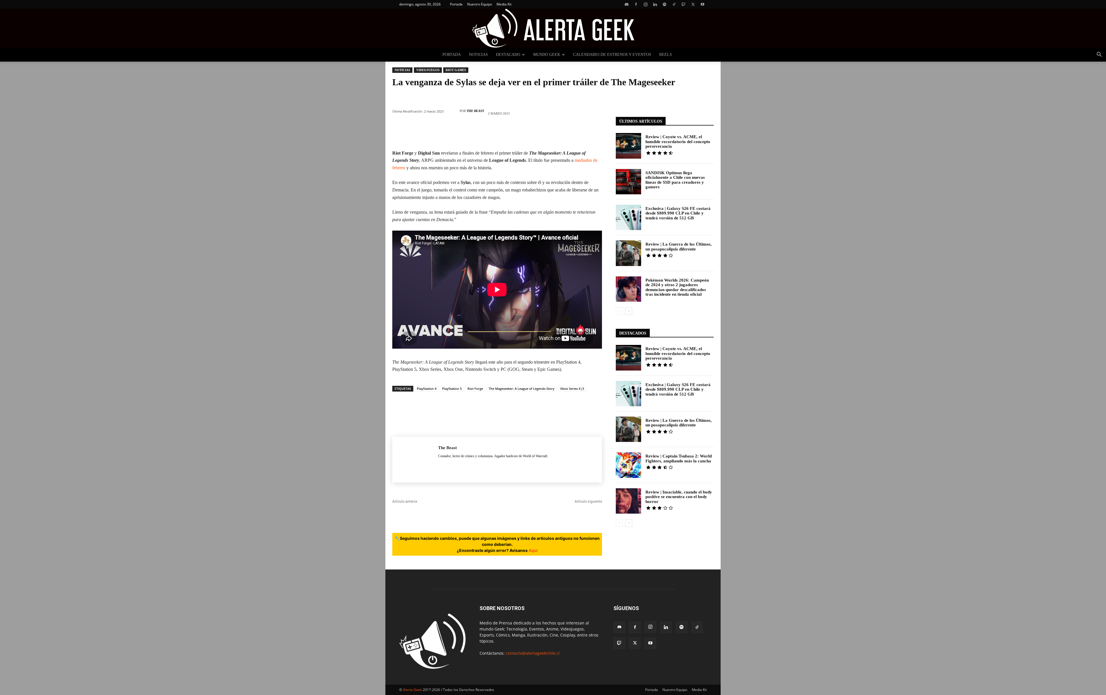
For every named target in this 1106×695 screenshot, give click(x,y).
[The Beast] (453, 111)
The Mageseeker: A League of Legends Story (521, 388)
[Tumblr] (531, 133)
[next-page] (628, 311)
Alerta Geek (412, 689)
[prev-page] (619, 311)
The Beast (475, 111)
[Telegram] (549, 133)
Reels (665, 54)
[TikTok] (674, 4)
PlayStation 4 (426, 388)
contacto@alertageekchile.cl (533, 653)
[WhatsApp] (479, 133)
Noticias (478, 54)
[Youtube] (702, 4)
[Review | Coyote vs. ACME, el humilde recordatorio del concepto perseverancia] (628, 145)
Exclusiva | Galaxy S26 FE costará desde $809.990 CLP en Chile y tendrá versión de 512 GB (678, 213)
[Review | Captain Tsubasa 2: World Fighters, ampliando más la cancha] (628, 465)
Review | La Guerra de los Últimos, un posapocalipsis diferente (678, 246)
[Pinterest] (462, 133)
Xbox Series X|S (572, 388)
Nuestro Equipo (479, 4)
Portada (456, 4)
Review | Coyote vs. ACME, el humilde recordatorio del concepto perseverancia (677, 141)
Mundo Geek (546, 54)
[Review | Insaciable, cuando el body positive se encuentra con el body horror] (628, 501)
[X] (693, 4)
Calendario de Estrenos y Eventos (612, 54)
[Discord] (626, 4)
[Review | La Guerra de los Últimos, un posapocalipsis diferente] (628, 253)
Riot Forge (475, 388)
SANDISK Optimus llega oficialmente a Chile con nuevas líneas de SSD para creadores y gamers (675, 179)
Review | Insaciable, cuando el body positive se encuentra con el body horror (678, 497)
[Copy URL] (566, 133)
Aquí (533, 550)
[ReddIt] (514, 133)
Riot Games (456, 70)
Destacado (508, 54)
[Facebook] (636, 4)
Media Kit (504, 4)
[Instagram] (645, 4)
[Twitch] (683, 4)
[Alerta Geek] (553, 28)
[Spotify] (664, 4)
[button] (1099, 55)
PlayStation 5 (452, 388)
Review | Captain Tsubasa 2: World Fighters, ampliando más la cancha (678, 458)
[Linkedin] (655, 4)
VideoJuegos (428, 70)
